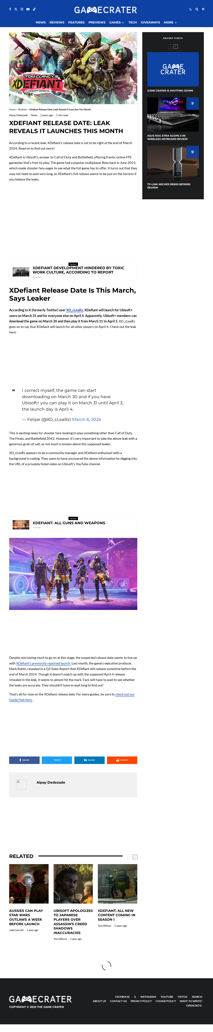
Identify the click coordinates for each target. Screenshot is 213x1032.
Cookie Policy (166, 1001)
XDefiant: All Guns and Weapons (69, 523)
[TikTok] (34, 9)
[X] (16, 9)
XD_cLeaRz (74, 310)
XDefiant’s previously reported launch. (43, 663)
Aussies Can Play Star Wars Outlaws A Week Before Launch (26, 917)
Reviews (57, 22)
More (168, 22)
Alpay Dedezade (18, 115)
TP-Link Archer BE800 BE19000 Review (168, 186)
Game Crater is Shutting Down (170, 90)
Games (115, 22)
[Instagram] (22, 9)
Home (12, 109)
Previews (97, 22)
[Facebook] (10, 9)
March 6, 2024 (86, 419)
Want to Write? (191, 1001)
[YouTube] (28, 9)
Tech (132, 22)
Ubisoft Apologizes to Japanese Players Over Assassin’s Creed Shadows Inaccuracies (73, 922)
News (41, 22)
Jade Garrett (16, 930)
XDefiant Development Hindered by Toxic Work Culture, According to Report (78, 270)
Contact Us (118, 1001)
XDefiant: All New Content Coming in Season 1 (116, 915)
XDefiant (22, 109)
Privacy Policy (141, 1001)
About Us (99, 1001)
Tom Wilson (60, 938)
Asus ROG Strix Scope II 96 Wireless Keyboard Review (167, 137)
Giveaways (150, 22)
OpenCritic (194, 1005)
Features (76, 22)
